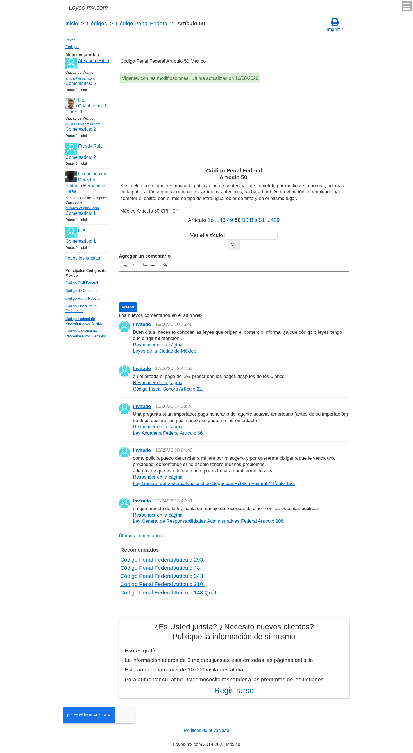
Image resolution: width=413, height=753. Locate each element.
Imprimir (335, 29)
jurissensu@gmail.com (82, 124)
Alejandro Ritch (93, 60)
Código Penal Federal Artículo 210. (162, 584)
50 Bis (249, 220)
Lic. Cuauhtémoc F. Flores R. (86, 106)
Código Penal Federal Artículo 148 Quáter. (171, 593)
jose (82, 229)
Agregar (128, 307)
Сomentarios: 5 (80, 83)
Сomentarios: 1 (80, 213)
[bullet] (153, 265)
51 (262, 220)
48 (222, 220)
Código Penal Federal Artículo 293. (162, 560)
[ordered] (145, 265)
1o (211, 220)
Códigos (97, 23)
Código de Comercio (81, 290)
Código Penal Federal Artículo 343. (162, 576)
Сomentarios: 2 (80, 129)
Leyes (70, 39)
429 (275, 220)
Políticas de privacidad (206, 730)
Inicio (71, 23)
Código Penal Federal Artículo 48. (160, 568)
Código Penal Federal (142, 23)
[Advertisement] (234, 126)
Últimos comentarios (140, 535)
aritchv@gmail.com (80, 78)
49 (230, 220)
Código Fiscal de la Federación (81, 308)
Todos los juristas (82, 258)
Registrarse (234, 690)
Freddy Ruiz (90, 146)
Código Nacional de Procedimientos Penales (85, 333)
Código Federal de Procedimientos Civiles (84, 321)
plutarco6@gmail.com (82, 208)
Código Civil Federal (81, 283)
